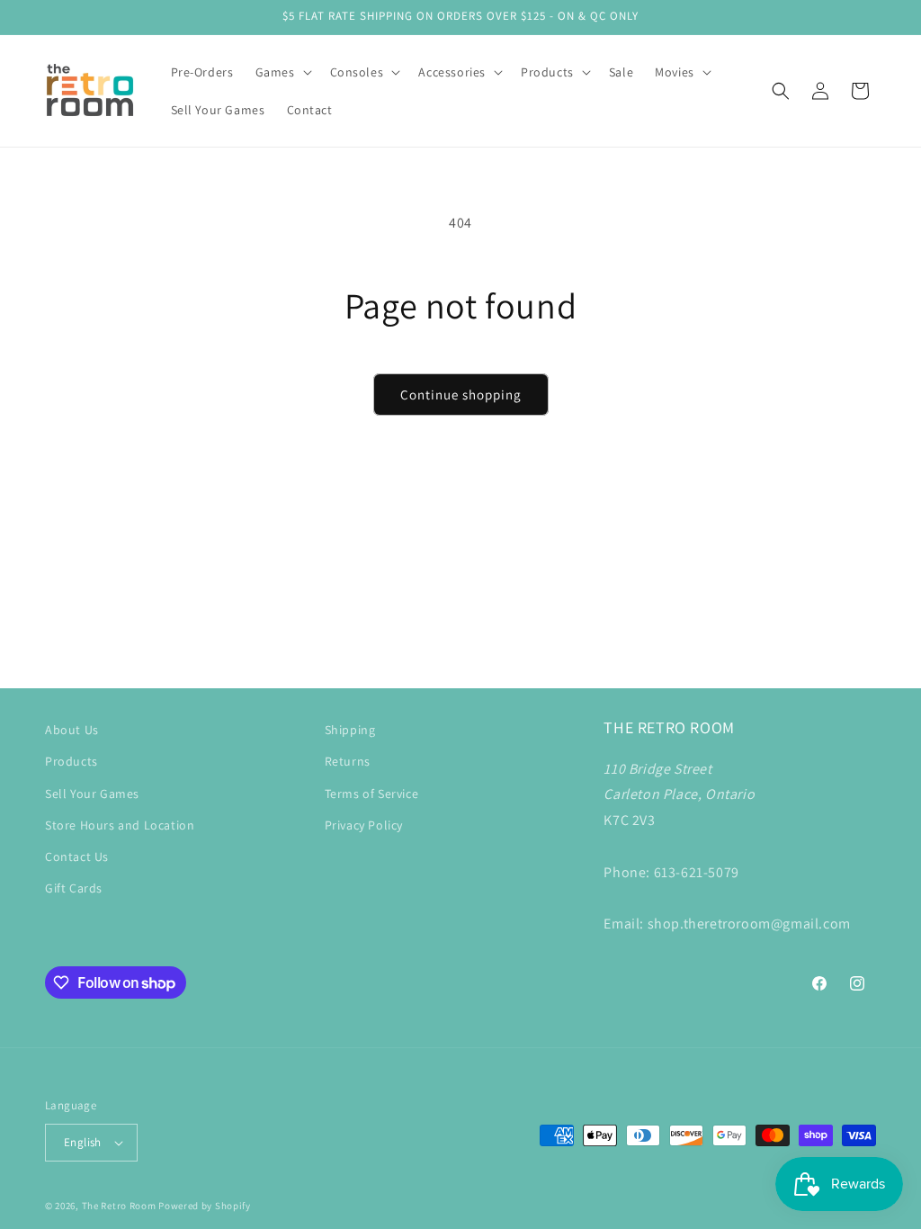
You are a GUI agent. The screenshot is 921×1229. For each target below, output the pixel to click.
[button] (282, 72)
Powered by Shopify (204, 1205)
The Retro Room (119, 1205)
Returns (348, 761)
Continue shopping (461, 394)
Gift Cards (74, 888)
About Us (72, 730)
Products (71, 761)
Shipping (350, 730)
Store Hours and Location (119, 825)
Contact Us (77, 856)
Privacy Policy (364, 825)
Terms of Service (372, 793)
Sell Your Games (92, 793)
